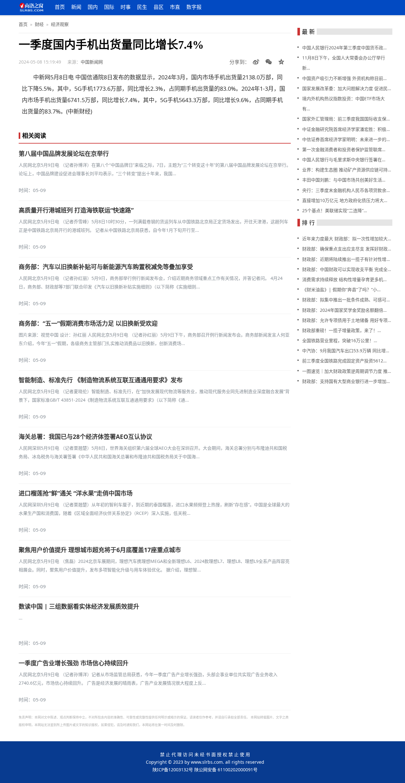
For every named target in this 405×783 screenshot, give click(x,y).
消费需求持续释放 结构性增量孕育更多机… (344, 279)
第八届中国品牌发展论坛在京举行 (64, 154)
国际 (109, 6)
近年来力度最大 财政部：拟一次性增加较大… (346, 239)
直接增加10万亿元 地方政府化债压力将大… (344, 200)
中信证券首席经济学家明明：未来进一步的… (346, 139)
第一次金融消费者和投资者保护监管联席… (343, 149)
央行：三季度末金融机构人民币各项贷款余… (346, 190)
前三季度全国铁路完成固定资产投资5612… (344, 361)
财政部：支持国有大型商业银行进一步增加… (346, 381)
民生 (142, 6)
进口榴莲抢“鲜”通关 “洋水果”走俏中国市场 (76, 493)
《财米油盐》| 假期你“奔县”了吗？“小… (341, 290)
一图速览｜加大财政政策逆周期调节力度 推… (346, 371)
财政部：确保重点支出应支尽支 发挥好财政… (346, 249)
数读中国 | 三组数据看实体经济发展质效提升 (79, 606)
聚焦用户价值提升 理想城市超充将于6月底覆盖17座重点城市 (100, 550)
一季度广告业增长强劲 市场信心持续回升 (73, 663)
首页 (60, 6)
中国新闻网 (92, 62)
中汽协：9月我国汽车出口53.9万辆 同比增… (345, 351)
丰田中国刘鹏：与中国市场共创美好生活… (343, 180)
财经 (39, 24)
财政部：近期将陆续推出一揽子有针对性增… (346, 259)
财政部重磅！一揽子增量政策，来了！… (341, 330)
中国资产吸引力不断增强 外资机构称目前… (344, 78)
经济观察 (60, 24)
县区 (158, 6)
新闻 (76, 6)
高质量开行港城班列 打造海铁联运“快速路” (76, 210)
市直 (175, 6)
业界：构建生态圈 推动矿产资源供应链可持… (346, 170)
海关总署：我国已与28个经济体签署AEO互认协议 (85, 437)
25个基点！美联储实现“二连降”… (334, 210)
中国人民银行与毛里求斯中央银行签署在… (343, 160)
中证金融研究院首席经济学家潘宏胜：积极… (346, 129)
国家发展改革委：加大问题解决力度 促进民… (346, 88)
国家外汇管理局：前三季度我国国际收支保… (346, 119)
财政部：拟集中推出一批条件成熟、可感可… (346, 300)
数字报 (194, 6)
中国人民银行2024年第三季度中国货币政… (344, 48)
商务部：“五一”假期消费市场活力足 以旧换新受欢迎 (88, 323)
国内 (93, 6)
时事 (126, 6)
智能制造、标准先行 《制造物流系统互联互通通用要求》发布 (101, 380)
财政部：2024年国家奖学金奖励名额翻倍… (344, 310)
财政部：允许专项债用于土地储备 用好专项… (346, 320)
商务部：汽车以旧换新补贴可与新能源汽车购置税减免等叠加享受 (106, 267)
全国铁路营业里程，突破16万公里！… (339, 340)
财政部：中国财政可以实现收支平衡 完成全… (346, 269)
